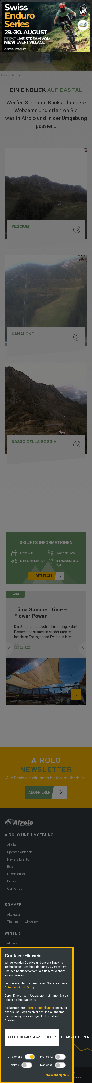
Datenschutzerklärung (19, 987)
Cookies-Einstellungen (40, 1007)
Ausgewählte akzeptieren (64, 1037)
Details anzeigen (55, 1075)
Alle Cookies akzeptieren (32, 1037)
